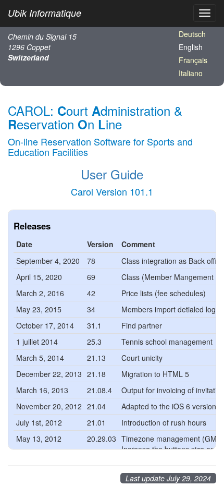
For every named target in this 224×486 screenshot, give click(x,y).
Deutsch (192, 34)
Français (193, 60)
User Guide (112, 174)
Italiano (191, 73)
